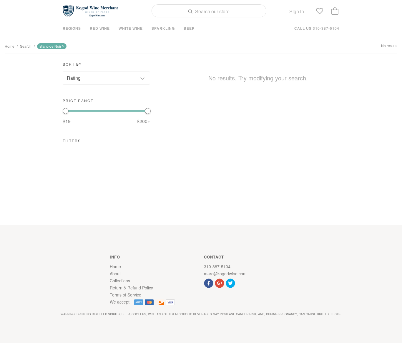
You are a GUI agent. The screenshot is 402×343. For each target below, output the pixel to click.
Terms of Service (125, 295)
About (115, 273)
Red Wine (100, 28)
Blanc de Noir (50, 46)
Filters (72, 140)
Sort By (72, 64)
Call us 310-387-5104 (316, 28)
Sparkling (163, 28)
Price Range (78, 100)
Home (9, 46)
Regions (72, 28)
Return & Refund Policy (131, 288)
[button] (209, 282)
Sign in (296, 11)
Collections (120, 281)
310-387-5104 (217, 266)
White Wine (131, 28)
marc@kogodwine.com (225, 273)
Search (25, 46)
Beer (189, 28)
